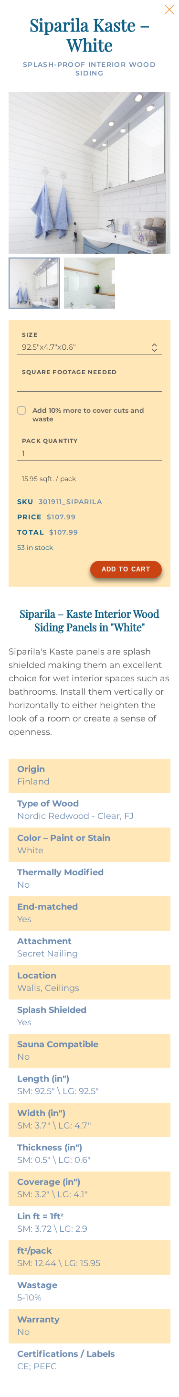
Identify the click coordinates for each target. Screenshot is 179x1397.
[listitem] (34, 283)
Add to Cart (126, 569)
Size (30, 334)
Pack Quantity (50, 440)
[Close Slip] (169, 9)
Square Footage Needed (69, 372)
